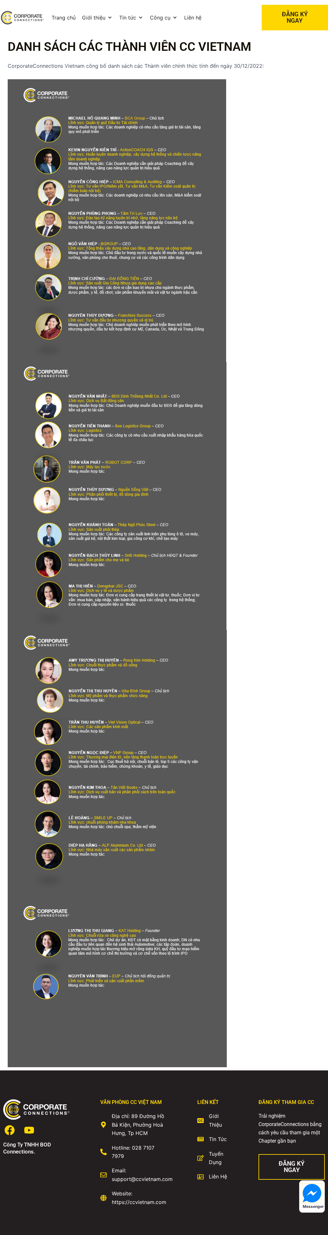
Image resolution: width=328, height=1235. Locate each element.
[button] (97, 17)
